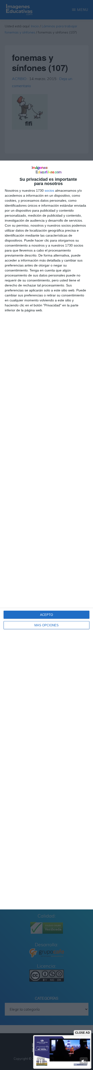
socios (49, 190)
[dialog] (46, 535)
